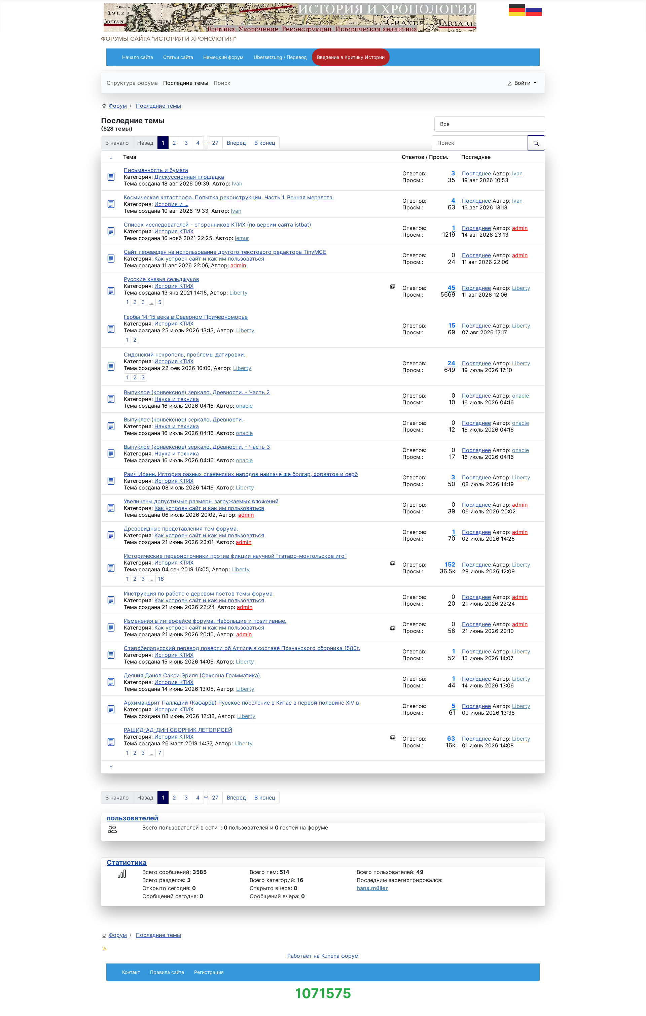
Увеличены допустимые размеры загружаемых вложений (201, 501)
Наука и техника (176, 399)
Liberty (238, 292)
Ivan (237, 183)
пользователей (132, 818)
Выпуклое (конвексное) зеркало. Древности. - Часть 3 (197, 446)
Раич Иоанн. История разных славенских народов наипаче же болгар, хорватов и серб (241, 474)
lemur (242, 238)
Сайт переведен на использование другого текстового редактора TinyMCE (225, 251)
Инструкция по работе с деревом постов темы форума (198, 593)
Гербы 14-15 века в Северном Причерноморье (186, 316)
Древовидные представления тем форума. (181, 528)
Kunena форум (340, 955)
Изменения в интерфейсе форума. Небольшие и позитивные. (205, 620)
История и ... (171, 204)
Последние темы (185, 82)
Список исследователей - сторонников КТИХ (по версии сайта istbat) (217, 224)
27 (215, 142)
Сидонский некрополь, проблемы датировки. (184, 354)
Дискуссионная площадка (189, 176)
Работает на (303, 955)
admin (520, 228)
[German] (517, 9)
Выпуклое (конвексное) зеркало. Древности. (183, 419)
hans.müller (372, 888)
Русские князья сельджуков (161, 279)
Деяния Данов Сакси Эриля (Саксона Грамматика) (192, 675)
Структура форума (132, 82)
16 (161, 578)
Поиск (222, 82)
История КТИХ (173, 231)
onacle (244, 405)
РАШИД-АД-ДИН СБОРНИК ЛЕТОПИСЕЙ (178, 729)
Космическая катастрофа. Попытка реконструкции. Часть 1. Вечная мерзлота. (229, 197)
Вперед (236, 142)
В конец (264, 142)
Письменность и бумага (156, 170)
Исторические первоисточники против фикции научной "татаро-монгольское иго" (235, 555)
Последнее (476, 173)
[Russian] (534, 9)
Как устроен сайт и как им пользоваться (209, 258)
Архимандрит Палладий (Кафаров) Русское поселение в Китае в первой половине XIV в (241, 702)
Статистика (127, 862)
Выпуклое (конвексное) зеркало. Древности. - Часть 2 (197, 392)
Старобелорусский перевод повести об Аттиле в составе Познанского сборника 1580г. (242, 648)
